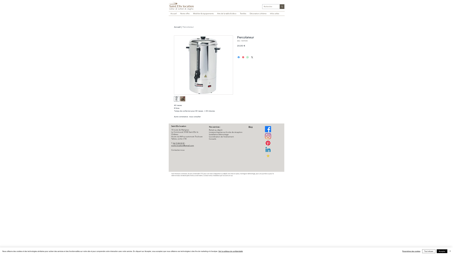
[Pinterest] (268, 136)
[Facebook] (268, 129)
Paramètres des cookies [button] (411, 251)
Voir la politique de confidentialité (230, 251)
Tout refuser (428, 251)
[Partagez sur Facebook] (238, 57)
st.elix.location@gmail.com (182, 145)
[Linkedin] (268, 150)
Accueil (177, 27)
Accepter (442, 251)
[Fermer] (450, 251)
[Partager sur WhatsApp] (247, 57)
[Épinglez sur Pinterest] (243, 57)
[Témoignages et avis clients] (268, 156)
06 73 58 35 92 (178, 143)
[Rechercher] (282, 6)
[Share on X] (252, 57)
